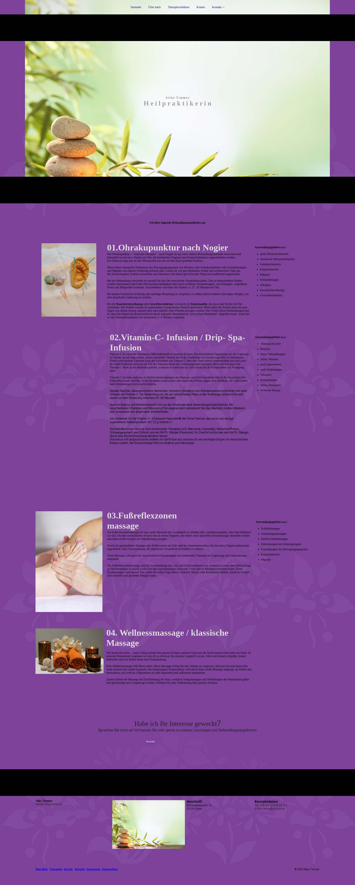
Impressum (93, 869)
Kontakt (217, 7)
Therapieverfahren (178, 7)
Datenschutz (110, 869)
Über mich (154, 7)
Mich (44, 869)
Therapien (56, 869)
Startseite (136, 7)
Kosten (201, 7)
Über (38, 869)
